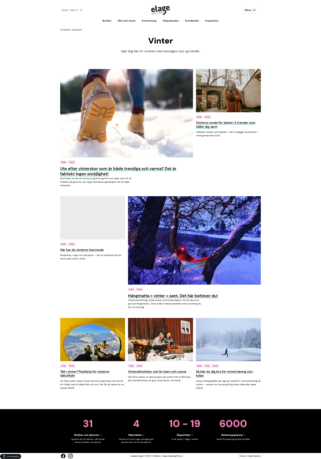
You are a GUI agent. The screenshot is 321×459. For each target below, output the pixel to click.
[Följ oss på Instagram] (70, 456)
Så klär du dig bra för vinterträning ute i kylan (224, 374)
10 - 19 (71, 10)
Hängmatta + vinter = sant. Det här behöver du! (173, 295)
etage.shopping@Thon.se (172, 456)
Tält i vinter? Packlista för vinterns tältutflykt (84, 374)
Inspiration (77, 29)
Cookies (242, 456)
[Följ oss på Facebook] (63, 456)
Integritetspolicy (254, 456)
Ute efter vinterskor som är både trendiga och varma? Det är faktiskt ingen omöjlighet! (118, 171)
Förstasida (65, 29)
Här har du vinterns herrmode (82, 250)
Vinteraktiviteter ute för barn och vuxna (157, 372)
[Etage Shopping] (160, 10)
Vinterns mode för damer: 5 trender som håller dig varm (225, 125)
